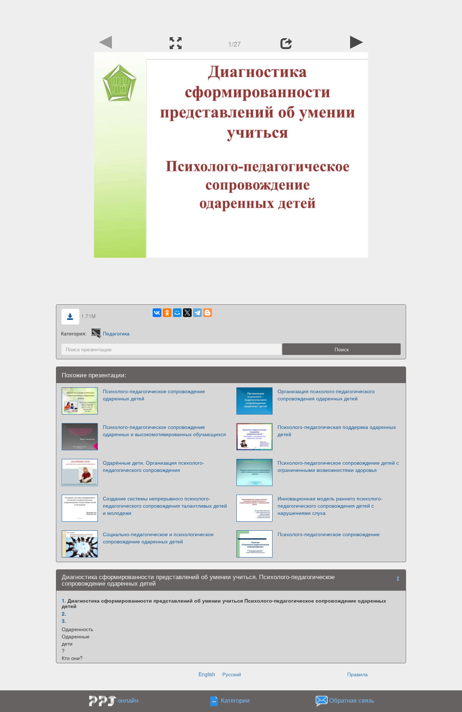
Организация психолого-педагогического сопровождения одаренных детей (326, 394)
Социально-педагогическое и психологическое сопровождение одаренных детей (158, 537)
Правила (357, 674)
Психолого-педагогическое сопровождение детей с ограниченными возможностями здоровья (338, 466)
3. (64, 620)
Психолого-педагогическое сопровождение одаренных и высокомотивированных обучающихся (164, 430)
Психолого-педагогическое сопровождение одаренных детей (154, 394)
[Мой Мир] (177, 312)
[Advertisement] (231, 16)
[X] (187, 312)
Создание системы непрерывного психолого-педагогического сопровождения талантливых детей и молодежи (165, 505)
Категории (235, 700)
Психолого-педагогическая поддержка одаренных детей (337, 430)
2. (64, 613)
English (207, 674)
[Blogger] (207, 312)
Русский (231, 674)
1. (64, 600)
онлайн (128, 700)
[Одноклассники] (167, 312)
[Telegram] (197, 312)
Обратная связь (351, 700)
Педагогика (116, 333)
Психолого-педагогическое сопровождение (329, 534)
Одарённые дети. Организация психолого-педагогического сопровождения (153, 466)
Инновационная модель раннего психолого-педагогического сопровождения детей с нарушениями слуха (330, 505)
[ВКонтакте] (157, 312)
